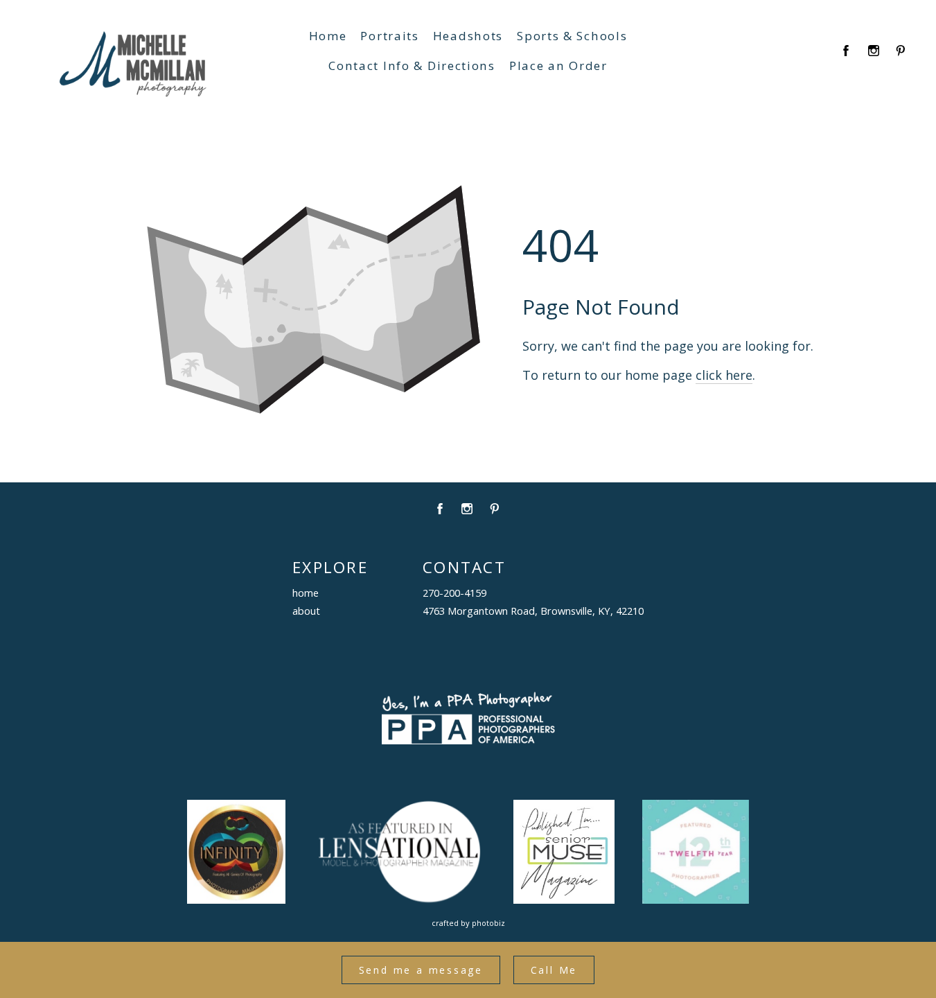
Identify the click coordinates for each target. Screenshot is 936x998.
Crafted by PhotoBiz (468, 923)
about (306, 611)
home (305, 592)
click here (724, 375)
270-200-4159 (454, 592)
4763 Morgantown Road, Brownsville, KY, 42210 (533, 611)
